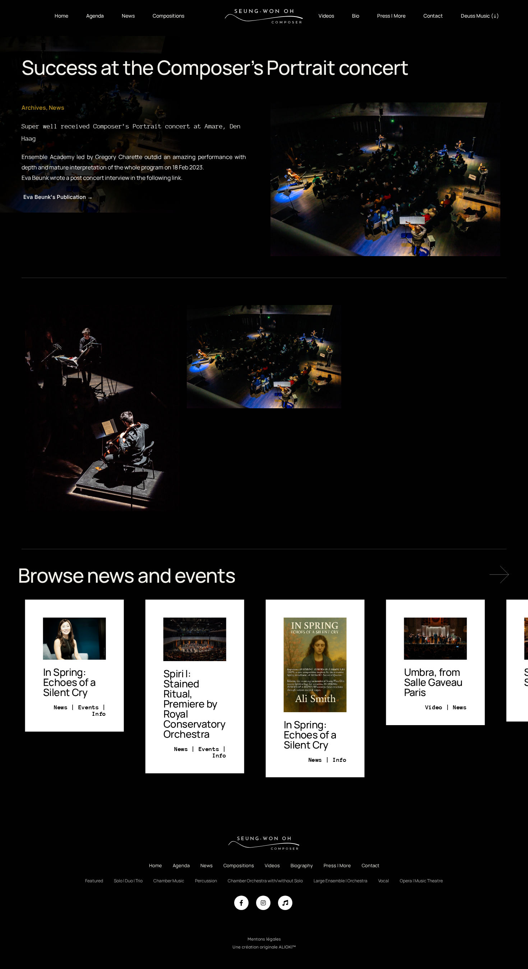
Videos (326, 15)
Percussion (206, 881)
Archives (34, 108)
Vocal (383, 881)
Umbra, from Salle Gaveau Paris (377, 682)
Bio (355, 15)
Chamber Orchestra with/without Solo (265, 881)
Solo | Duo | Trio (128, 881)
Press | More (391, 15)
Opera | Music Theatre (421, 881)
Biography (302, 865)
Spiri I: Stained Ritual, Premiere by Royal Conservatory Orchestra (138, 704)
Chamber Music (168, 881)
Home (61, 15)
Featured (94, 881)
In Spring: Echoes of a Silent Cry (253, 734)
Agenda (95, 15)
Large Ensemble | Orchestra (340, 881)
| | (144, 752)
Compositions (168, 15)
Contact (433, 15)
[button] (499, 574)
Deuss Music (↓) (480, 15)
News (128, 15)
